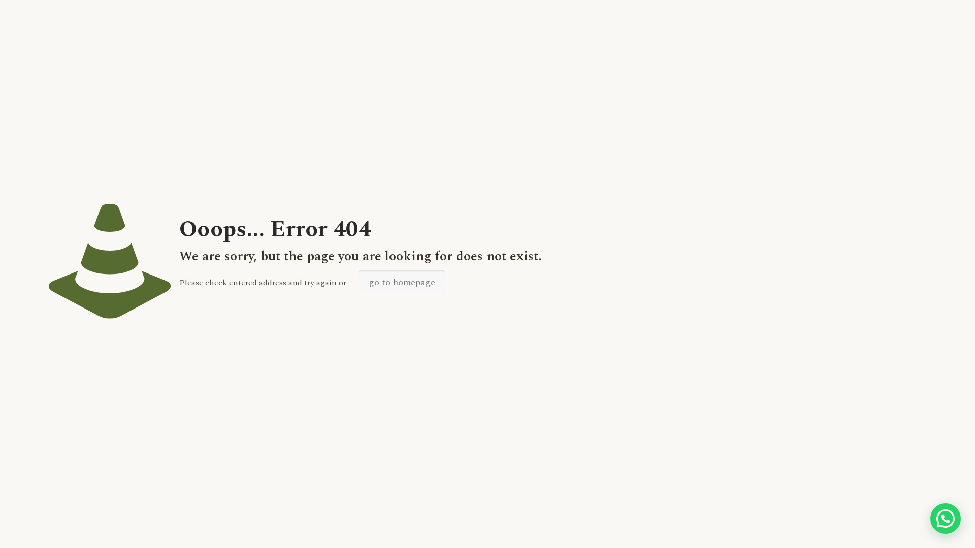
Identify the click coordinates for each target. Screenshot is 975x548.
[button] (945, 518)
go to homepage (402, 282)
